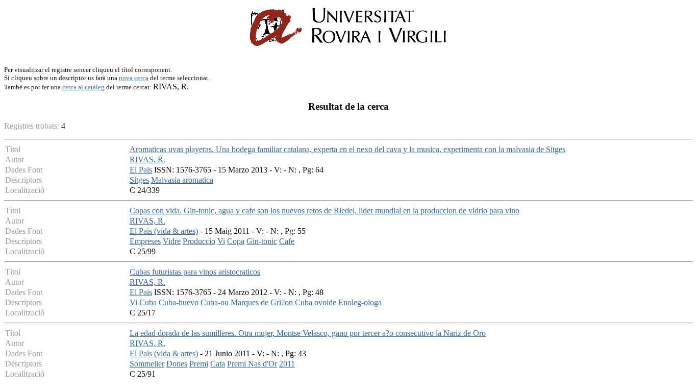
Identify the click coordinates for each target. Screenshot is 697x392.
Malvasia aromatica (182, 180)
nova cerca (133, 78)
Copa (235, 241)
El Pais (141, 169)
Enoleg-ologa (360, 302)
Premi (198, 363)
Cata (217, 363)
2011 (287, 363)
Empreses (145, 241)
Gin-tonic (261, 241)
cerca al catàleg (83, 87)
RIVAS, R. (147, 159)
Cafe (286, 241)
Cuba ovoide (315, 302)
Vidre (172, 241)
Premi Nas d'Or (252, 363)
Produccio (199, 241)
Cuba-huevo (178, 302)
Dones (176, 363)
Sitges (139, 180)
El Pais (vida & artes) (164, 231)
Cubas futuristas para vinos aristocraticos (195, 271)
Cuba (148, 302)
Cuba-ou (215, 302)
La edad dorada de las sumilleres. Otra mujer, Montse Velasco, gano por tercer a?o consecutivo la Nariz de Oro (308, 333)
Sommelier (147, 363)
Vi (221, 241)
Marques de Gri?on (262, 302)
